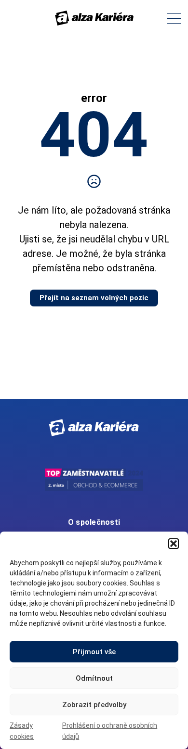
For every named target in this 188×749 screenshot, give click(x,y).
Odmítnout (94, 678)
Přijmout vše (94, 651)
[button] (173, 543)
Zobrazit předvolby (94, 704)
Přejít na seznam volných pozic (94, 297)
